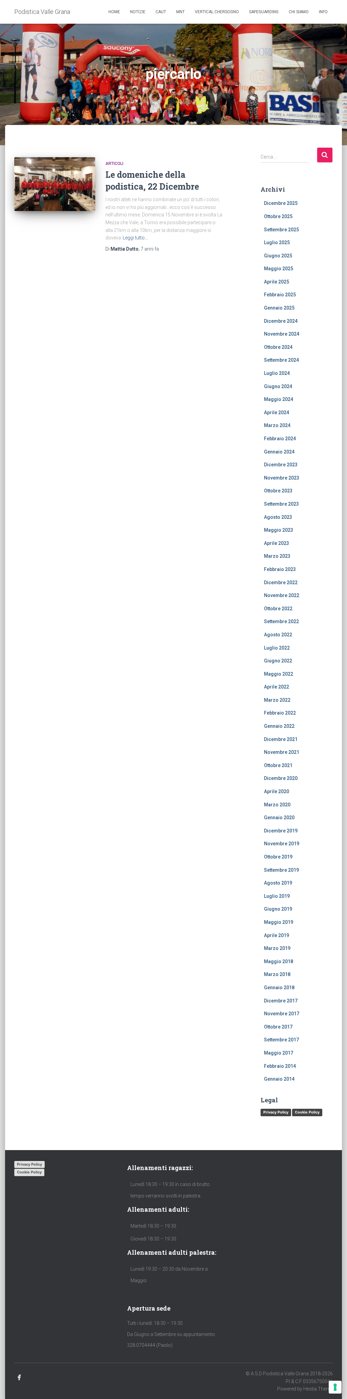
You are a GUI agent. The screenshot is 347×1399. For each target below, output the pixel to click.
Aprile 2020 (276, 791)
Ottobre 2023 (278, 490)
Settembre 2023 (281, 504)
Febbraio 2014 (280, 1066)
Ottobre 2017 (278, 1027)
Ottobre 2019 (278, 857)
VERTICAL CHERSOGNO (217, 11)
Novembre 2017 (281, 1013)
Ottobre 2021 (278, 765)
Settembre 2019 (281, 870)
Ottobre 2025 (278, 216)
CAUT (161, 11)
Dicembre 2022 (281, 582)
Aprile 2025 (276, 281)
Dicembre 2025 (281, 203)
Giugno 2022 (278, 660)
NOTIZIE (137, 11)
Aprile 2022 (276, 687)
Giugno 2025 (278, 255)
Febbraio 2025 (280, 294)
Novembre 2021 (281, 752)
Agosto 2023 (278, 517)
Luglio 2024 (277, 373)
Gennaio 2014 (279, 1079)
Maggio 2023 (278, 530)
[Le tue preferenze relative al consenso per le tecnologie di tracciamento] (335, 1387)
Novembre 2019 (281, 843)
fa (150, 249)
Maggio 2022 (278, 674)
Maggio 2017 (278, 1053)
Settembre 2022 (281, 621)
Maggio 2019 (278, 922)
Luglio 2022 (277, 648)
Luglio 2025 (277, 242)
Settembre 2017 (281, 1039)
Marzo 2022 (277, 700)
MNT (180, 11)
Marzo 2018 (277, 974)
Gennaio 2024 (279, 451)
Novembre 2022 (281, 595)
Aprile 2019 (276, 935)
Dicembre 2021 (281, 739)
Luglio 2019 (277, 896)
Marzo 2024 (277, 425)
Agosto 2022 (278, 634)
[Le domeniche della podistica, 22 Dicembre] (54, 184)
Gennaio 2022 (279, 726)
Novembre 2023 (281, 478)
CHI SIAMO (299, 11)
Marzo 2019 (277, 948)
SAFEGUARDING (264, 11)
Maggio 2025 (278, 268)
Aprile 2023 (276, 543)
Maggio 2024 (278, 399)
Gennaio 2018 (279, 987)
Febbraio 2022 (280, 713)
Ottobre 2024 (278, 347)
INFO (323, 11)
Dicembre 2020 (281, 778)
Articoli (114, 163)
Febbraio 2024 (280, 438)
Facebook (19, 1377)
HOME (114, 11)
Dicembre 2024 (281, 321)
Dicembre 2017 (281, 1000)
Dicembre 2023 (281, 464)
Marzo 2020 (277, 804)
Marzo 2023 (277, 556)
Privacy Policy (275, 1112)
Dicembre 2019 (281, 830)
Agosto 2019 (278, 883)
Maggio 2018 (278, 961)
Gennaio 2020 (279, 817)
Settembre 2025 (281, 229)
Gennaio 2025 (279, 308)
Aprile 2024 (276, 412)
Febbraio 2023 (280, 569)
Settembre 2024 (281, 360)
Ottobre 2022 (278, 608)
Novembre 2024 (281, 334)
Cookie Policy (307, 1112)
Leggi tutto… (135, 237)
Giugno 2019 (278, 909)
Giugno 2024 (278, 386)
